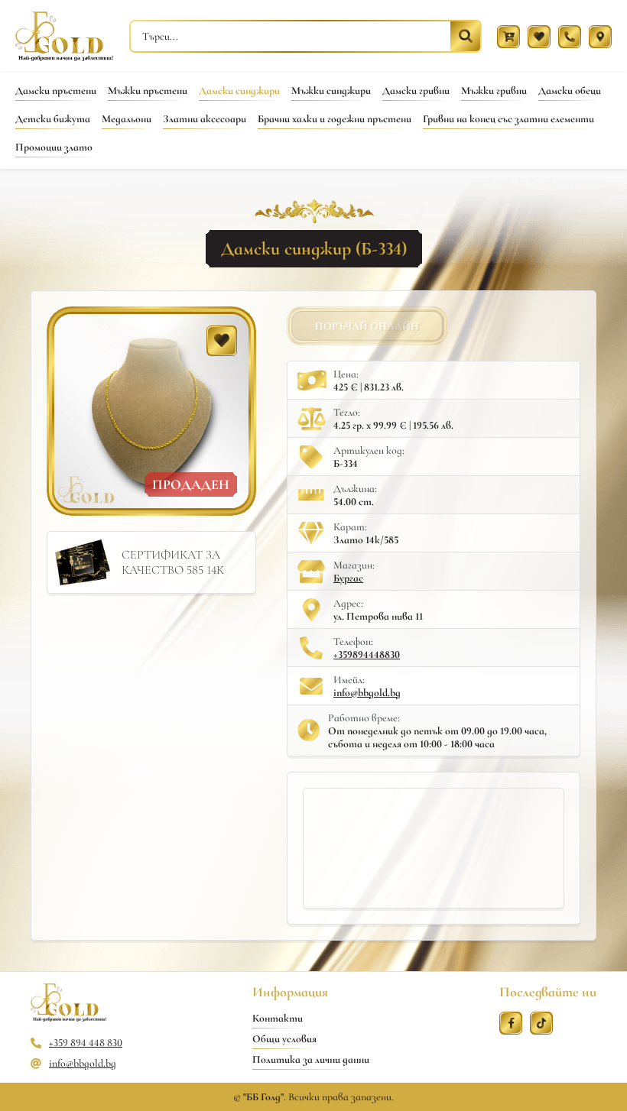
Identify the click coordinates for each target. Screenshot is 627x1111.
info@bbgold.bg (367, 692)
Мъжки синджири (331, 90)
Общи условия (284, 1038)
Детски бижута (52, 118)
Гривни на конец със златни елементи (508, 118)
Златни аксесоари (204, 118)
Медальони (126, 118)
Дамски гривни (416, 90)
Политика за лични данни (310, 1059)
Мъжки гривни (494, 90)
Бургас (348, 578)
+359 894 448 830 (85, 1042)
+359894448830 (366, 654)
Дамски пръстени (55, 90)
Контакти (277, 1018)
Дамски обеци (569, 90)
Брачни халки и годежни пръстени (334, 118)
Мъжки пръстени (147, 90)
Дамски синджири (239, 90)
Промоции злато (54, 147)
